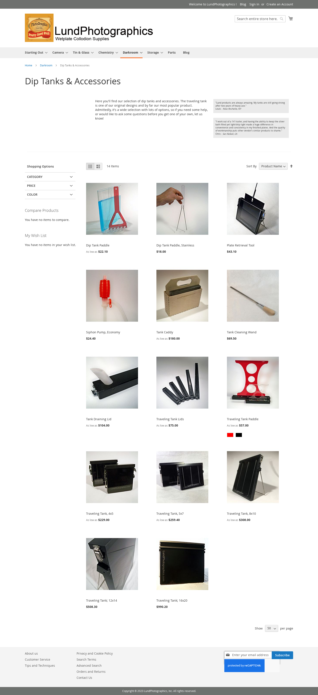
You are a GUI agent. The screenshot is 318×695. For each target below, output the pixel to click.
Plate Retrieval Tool (240, 245)
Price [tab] (31, 186)
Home (29, 65)
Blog (243, 4)
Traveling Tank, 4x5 (99, 513)
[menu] (159, 52)
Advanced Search (89, 665)
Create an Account (280, 4)
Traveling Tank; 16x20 (171, 600)
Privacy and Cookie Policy (95, 653)
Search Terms (86, 659)
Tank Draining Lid (98, 419)
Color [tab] (32, 194)
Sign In (254, 4)
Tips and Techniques (40, 665)
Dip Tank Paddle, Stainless (175, 245)
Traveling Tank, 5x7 (170, 513)
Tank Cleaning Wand (242, 332)
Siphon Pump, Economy (103, 332)
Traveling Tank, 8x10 (241, 513)
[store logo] (92, 28)
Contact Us (84, 678)
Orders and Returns (91, 671)
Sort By (251, 166)
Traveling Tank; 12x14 (101, 600)
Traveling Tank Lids (170, 419)
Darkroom (46, 65)
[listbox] (253, 435)
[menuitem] (35, 52)
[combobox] (260, 18)
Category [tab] (34, 177)
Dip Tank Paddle (97, 245)
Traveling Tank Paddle (243, 419)
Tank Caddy (164, 332)
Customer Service (37, 659)
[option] (230, 435)
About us (31, 653)
